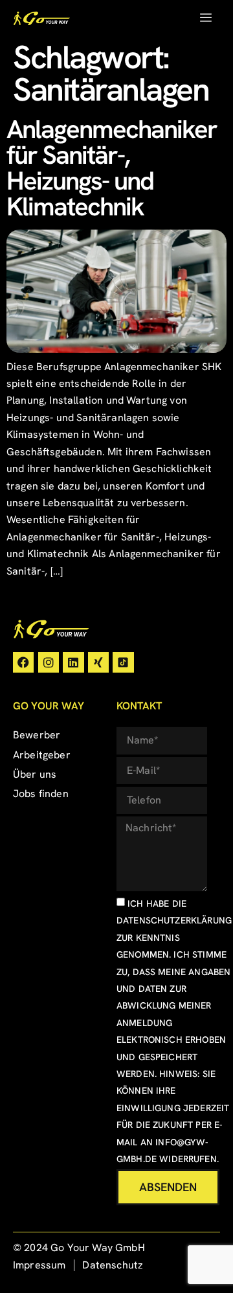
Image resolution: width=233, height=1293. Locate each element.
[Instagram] (48, 662)
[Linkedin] (73, 662)
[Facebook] (23, 662)
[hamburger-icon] (205, 18)
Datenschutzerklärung (174, 920)
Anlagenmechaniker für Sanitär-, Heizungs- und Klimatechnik (111, 167)
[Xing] (98, 662)
